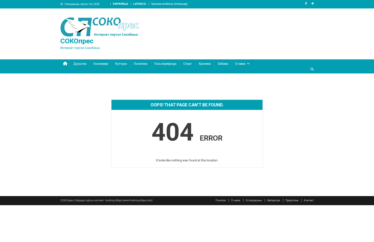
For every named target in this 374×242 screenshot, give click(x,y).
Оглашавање (254, 200)
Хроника (205, 63)
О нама (240, 63)
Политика (140, 63)
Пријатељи (291, 200)
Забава (223, 63)
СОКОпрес (77, 41)
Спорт (187, 63)
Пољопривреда (165, 63)
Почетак (221, 200)
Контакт (309, 200)
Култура (121, 63)
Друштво (80, 63)
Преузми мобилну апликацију (169, 3)
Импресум (273, 200)
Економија (101, 63)
